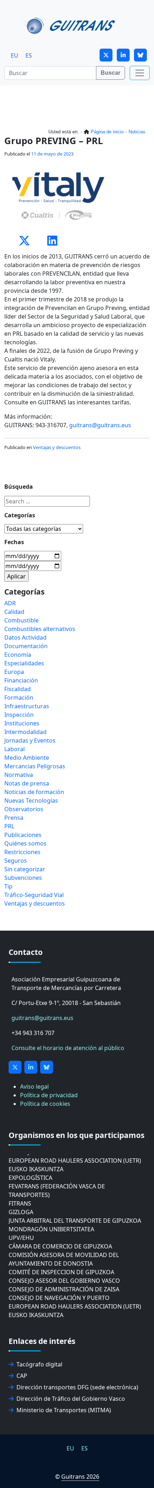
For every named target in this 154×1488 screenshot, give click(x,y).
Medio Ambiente (26, 758)
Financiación (21, 680)
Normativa (18, 775)
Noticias (137, 131)
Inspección (19, 715)
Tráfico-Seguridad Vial (34, 895)
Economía (17, 655)
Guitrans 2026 (80, 1476)
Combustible (21, 620)
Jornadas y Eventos (30, 740)
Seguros (15, 860)
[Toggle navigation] (140, 73)
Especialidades (24, 663)
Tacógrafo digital (39, 1364)
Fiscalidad (17, 689)
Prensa (13, 818)
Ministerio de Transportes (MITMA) (63, 1410)
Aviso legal (34, 1086)
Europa (14, 672)
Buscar (110, 73)
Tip (8, 886)
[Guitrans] (70, 25)
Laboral (14, 749)
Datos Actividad (25, 637)
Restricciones (22, 852)
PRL (9, 826)
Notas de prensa (26, 783)
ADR (10, 603)
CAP (21, 1376)
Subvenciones (23, 878)
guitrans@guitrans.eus (100, 425)
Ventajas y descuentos (57, 447)
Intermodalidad (25, 732)
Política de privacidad (49, 1095)
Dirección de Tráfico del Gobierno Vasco (70, 1399)
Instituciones (21, 723)
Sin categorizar (24, 869)
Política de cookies (45, 1104)
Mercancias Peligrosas (34, 766)
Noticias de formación (34, 792)
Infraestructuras (26, 706)
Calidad (14, 612)
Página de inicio (107, 131)
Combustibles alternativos (39, 629)
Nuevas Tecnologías (31, 800)
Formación (18, 697)
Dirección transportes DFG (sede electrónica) (77, 1387)
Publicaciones (23, 835)
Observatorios (23, 809)
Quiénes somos (25, 843)
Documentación (26, 646)
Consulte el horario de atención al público (67, 1048)
